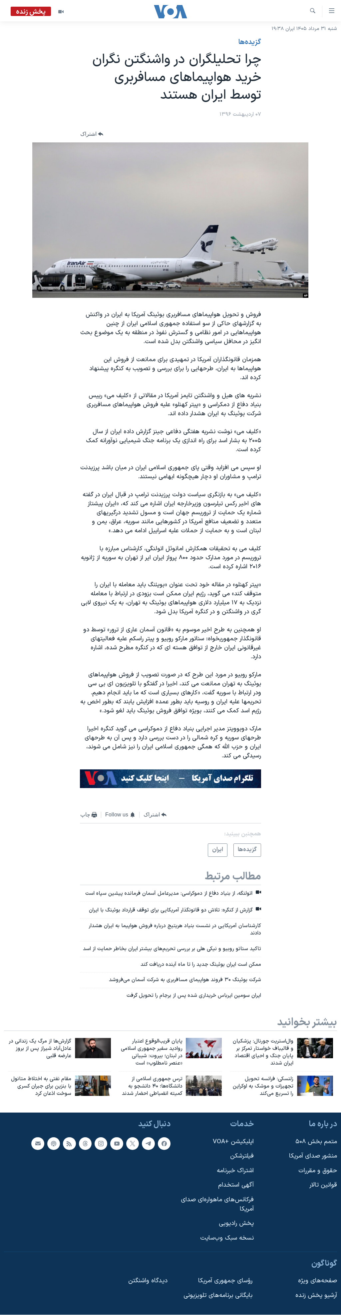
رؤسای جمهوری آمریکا (225, 1280)
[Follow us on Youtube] (116, 1143)
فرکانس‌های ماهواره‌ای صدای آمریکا (217, 1204)
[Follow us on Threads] (85, 1143)
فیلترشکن (242, 1156)
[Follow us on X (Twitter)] (132, 1143)
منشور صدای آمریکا (313, 1156)
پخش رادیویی (236, 1223)
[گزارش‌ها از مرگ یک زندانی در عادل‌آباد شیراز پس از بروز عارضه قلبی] (93, 1048)
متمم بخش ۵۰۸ (316, 1141)
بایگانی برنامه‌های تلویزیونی (217, 1295)
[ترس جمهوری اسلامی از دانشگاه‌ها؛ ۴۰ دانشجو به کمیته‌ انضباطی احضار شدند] (204, 1086)
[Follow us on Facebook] (164, 1143)
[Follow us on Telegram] (148, 1143)
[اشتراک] (37, 1143)
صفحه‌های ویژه (317, 1280)
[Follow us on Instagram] (101, 1143)
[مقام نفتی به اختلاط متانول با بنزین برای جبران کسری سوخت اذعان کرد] (93, 1086)
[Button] (92, 133)
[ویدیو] (61, 12)
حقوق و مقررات (317, 1170)
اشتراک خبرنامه (235, 1170)
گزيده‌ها (249, 42)
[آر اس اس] (69, 1143)
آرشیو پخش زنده (316, 1295)
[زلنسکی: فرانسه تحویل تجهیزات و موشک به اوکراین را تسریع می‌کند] (315, 1086)
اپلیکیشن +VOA (233, 1141)
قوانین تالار (323, 1185)
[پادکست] (53, 1143)
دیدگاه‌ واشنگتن (148, 1280)
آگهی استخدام (236, 1185)
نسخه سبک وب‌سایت (227, 1238)
